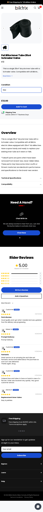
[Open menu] (2, 8)
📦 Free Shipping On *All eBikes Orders (21, 2)
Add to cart (21, 107)
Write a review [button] (21, 290)
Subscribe (21, 455)
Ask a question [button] (21, 296)
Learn (3, 473)
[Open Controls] (38, 506)
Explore (4, 464)
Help (3, 481)
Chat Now (21, 233)
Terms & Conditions (16, 497)
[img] (5, 314)
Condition (5, 85)
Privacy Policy (28, 497)
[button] (3, 28)
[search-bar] (35, 8)
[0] (39, 8)
